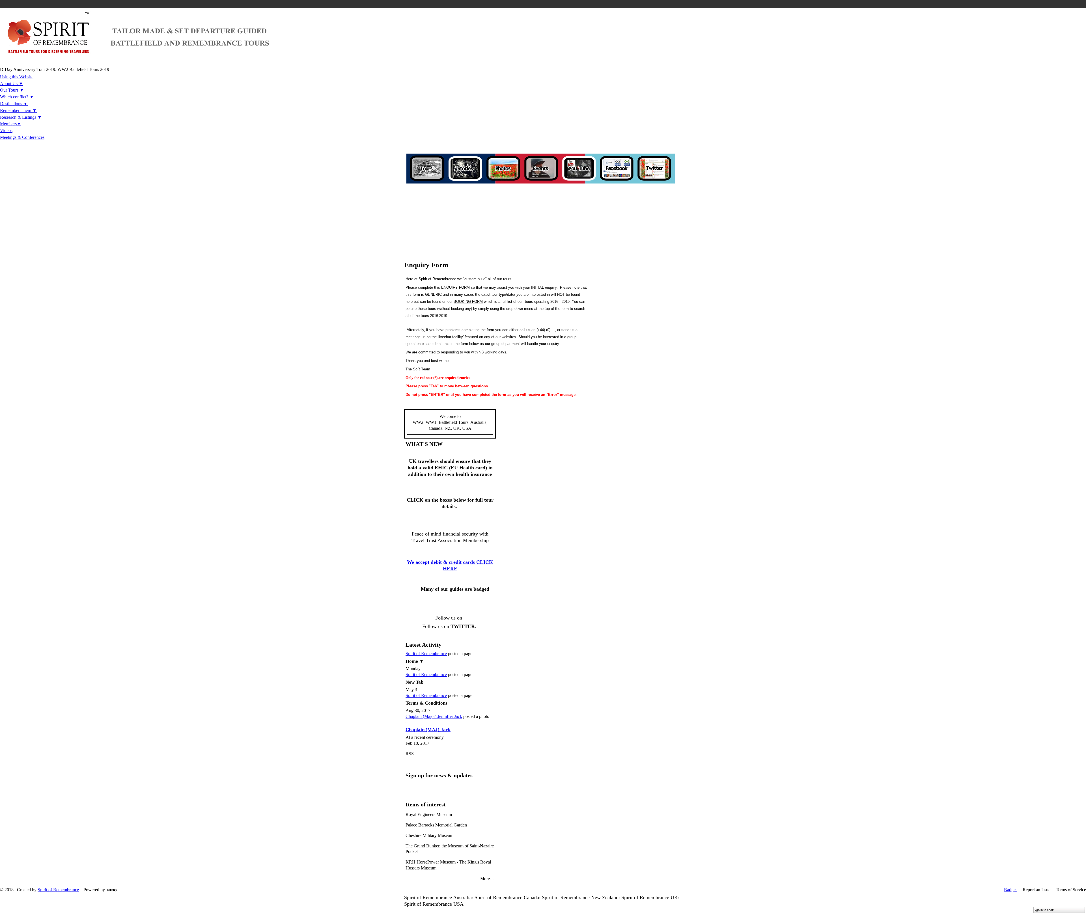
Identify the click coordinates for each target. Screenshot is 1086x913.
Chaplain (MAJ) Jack (428, 729)
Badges (1010, 889)
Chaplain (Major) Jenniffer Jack (434, 716)
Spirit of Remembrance (426, 653)
